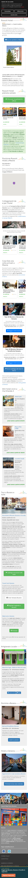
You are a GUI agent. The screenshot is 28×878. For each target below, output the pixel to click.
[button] (14, 183)
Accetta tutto (14, 14)
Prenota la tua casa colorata (14, 784)
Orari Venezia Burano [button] (15, 598)
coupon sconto (12, 692)
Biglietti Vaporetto (8, 875)
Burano (15, 138)
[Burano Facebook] (3, 851)
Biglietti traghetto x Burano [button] (15, 606)
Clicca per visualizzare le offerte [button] (14, 100)
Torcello (5, 141)
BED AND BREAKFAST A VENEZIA (10, 866)
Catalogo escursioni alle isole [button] (14, 573)
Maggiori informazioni (14, 331)
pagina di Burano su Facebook (15, 831)
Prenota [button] (14, 630)
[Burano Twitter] (9, 851)
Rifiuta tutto (20, 11)
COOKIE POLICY (5, 856)
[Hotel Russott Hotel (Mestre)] (14, 55)
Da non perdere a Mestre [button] (15, 40)
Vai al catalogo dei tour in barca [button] (14, 369)
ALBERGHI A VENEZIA (7, 863)
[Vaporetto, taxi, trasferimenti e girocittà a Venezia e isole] (14, 224)
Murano (11, 141)
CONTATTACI (4, 859)
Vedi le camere (14, 740)
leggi (19, 692)
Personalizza (8, 11)
